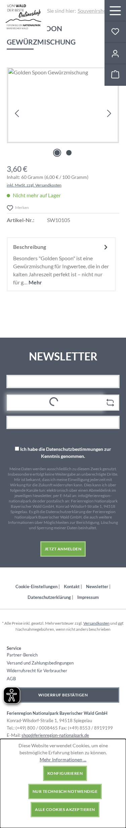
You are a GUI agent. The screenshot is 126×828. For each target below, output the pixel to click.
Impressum (88, 597)
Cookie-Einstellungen (36, 586)
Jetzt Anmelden (63, 548)
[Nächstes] (109, 113)
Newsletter (97, 586)
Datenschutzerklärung (50, 597)
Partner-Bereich (22, 655)
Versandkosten (96, 623)
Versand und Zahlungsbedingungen (40, 663)
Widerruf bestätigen (63, 694)
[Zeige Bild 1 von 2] (57, 152)
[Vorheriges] (17, 113)
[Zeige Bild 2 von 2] (69, 152)
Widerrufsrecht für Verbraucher (37, 670)
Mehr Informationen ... (63, 759)
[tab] (61, 264)
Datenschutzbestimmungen (74, 449)
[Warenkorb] (115, 75)
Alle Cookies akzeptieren (65, 809)
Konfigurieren (65, 773)
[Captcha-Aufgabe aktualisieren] (110, 403)
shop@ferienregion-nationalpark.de (55, 735)
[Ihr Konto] (115, 53)
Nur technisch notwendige (65, 791)
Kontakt (72, 586)
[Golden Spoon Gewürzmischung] (63, 105)
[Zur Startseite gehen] (23, 16)
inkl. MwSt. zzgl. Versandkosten (34, 185)
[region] (63, 113)
